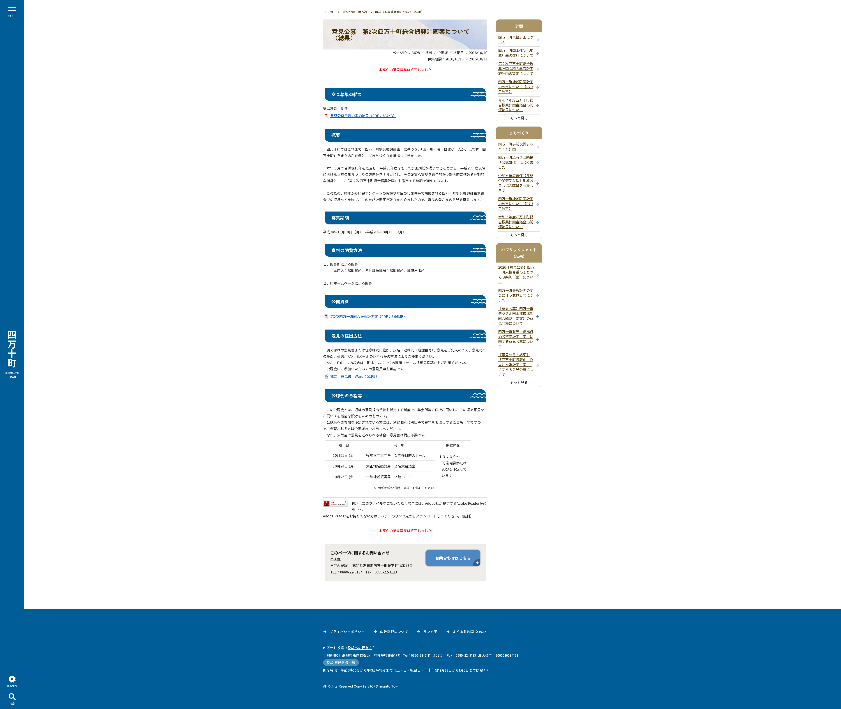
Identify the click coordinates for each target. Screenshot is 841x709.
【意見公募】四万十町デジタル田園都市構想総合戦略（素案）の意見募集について (515, 316)
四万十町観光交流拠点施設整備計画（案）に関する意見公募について (515, 339)
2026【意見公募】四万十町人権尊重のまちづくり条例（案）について (516, 274)
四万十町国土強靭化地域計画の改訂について (515, 53)
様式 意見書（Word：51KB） (354, 376)
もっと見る (519, 117)
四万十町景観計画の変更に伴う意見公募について (515, 295)
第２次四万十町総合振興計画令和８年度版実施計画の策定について (515, 68)
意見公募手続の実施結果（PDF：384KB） (363, 115)
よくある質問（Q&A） (470, 631)
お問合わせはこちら (453, 558)
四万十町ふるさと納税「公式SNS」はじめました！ (515, 162)
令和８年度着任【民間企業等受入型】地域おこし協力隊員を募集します (515, 183)
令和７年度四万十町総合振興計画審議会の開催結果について (515, 105)
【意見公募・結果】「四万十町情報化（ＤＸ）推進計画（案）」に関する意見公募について (515, 364)
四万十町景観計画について (515, 39)
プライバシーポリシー (347, 631)
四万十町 (12, 354)
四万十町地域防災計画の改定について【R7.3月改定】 (515, 86)
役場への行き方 (360, 647)
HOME (329, 12)
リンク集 (430, 631)
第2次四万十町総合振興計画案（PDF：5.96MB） (368, 316)
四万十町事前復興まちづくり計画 (515, 146)
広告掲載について (394, 631)
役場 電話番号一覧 (341, 662)
